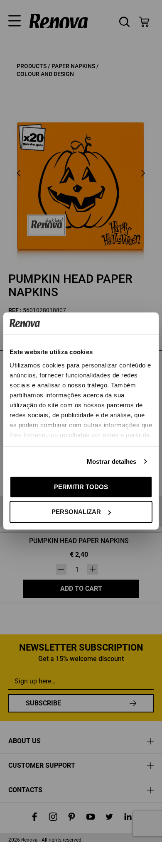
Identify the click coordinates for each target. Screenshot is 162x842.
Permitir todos (81, 486)
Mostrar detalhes (112, 461)
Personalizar (76, 511)
